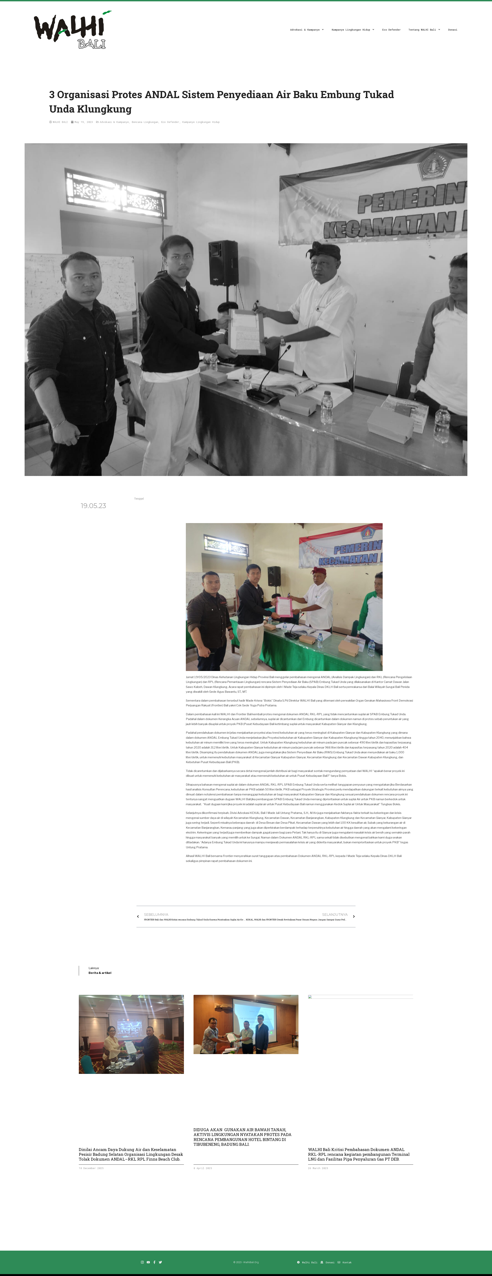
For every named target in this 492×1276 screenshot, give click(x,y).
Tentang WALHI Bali (422, 29)
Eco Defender (391, 29)
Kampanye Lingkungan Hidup (351, 29)
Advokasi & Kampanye (305, 29)
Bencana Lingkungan (145, 122)
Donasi (452, 29)
